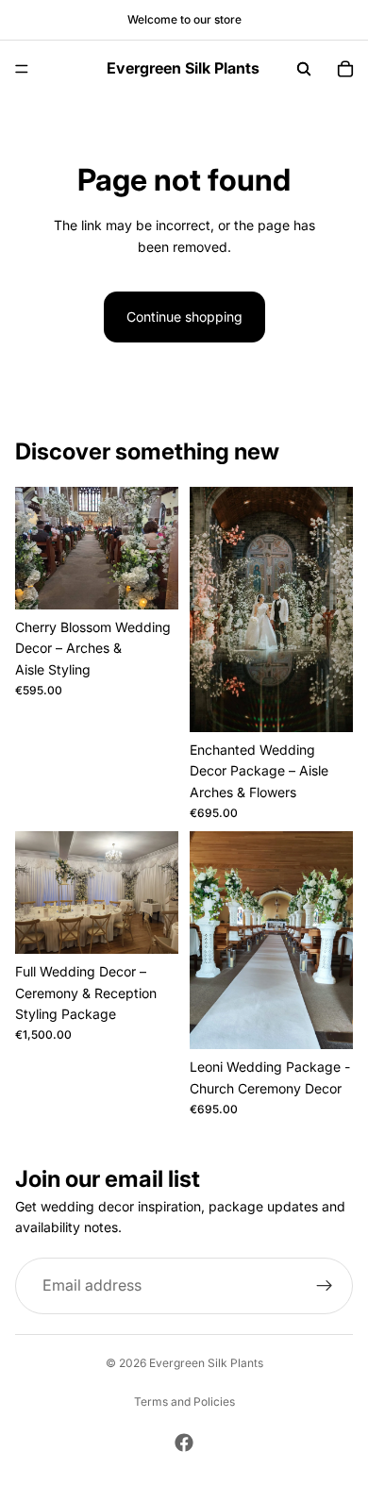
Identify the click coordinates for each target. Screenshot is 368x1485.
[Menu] (21, 69)
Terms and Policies (184, 1401)
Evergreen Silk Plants (206, 1363)
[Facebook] (184, 1442)
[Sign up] (324, 1286)
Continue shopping (184, 317)
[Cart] (345, 69)
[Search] (304, 69)
